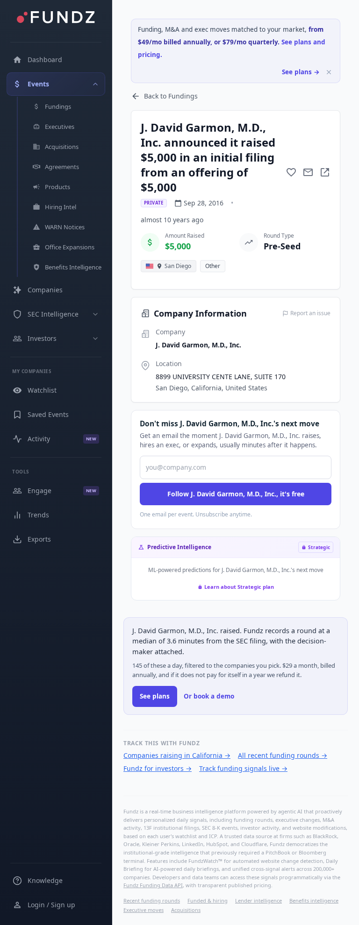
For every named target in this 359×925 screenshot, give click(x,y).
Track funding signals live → (243, 768)
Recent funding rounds (151, 900)
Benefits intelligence (313, 900)
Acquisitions (186, 909)
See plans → (301, 72)
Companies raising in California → (176, 755)
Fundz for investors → (157, 768)
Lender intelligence (258, 900)
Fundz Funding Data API (153, 885)
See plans (155, 696)
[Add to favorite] (291, 172)
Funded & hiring (207, 900)
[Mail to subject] (308, 172)
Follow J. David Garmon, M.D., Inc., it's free (235, 493)
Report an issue (310, 313)
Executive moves (143, 909)
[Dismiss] (328, 72)
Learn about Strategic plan (239, 586)
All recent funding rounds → (282, 755)
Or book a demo (209, 696)
